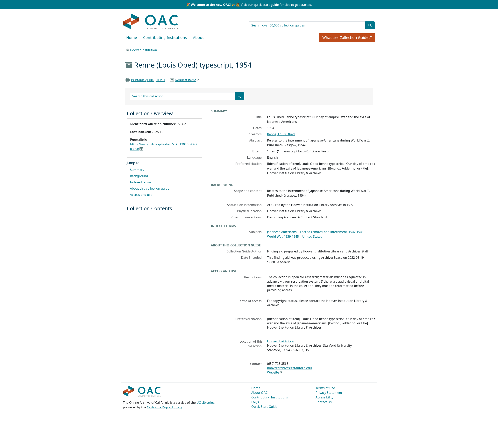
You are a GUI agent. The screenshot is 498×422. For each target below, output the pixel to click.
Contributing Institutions (165, 37)
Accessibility (324, 397)
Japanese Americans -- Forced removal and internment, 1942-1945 (315, 232)
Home (131, 37)
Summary (137, 170)
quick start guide (266, 5)
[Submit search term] (370, 25)
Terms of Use (325, 388)
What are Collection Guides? (347, 37)
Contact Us (324, 402)
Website (273, 372)
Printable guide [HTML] (148, 80)
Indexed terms (140, 182)
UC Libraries (205, 402)
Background (139, 176)
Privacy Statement (329, 392)
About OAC (259, 392)
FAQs (255, 402)
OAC (150, 21)
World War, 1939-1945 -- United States (294, 236)
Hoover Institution (143, 50)
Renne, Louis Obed (281, 134)
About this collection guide (149, 188)
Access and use (141, 195)
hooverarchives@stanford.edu (289, 368)
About (198, 37)
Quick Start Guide (264, 406)
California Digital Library (164, 407)
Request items (185, 80)
